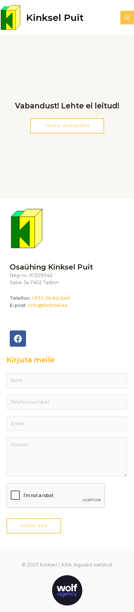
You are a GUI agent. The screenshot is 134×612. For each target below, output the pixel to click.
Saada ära (33, 525)
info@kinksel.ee (48, 305)
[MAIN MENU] (127, 17)
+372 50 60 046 (51, 298)
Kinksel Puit (55, 17)
